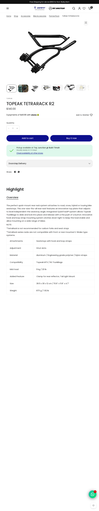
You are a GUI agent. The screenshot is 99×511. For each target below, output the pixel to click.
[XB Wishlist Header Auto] (84, 8)
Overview (12, 197)
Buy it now (71, 138)
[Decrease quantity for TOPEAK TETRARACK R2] (9, 128)
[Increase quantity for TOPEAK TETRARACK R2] (17, 128)
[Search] (73, 8)
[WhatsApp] (18, 171)
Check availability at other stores (29, 153)
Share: (9, 172)
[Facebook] (15, 171)
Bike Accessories (39, 16)
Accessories (25, 16)
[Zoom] (86, 23)
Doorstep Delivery (17, 163)
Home (8, 16)
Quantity (10, 123)
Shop (16, 16)
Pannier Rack (54, 16)
